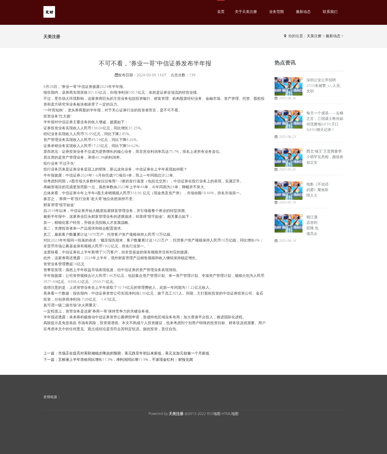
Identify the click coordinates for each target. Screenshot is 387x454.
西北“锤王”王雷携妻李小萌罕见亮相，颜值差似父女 (324, 157)
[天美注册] (49, 11)
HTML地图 (230, 413)
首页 (221, 11)
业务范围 (276, 11)
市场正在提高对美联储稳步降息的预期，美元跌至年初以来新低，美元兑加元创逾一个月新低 (133, 353)
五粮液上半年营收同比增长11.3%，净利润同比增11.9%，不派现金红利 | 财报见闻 (125, 359)
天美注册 (314, 35)
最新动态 (303, 11)
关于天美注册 (246, 11)
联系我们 (330, 11)
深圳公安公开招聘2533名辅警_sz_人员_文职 (323, 85)
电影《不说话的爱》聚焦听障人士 (317, 190)
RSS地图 (214, 413)
